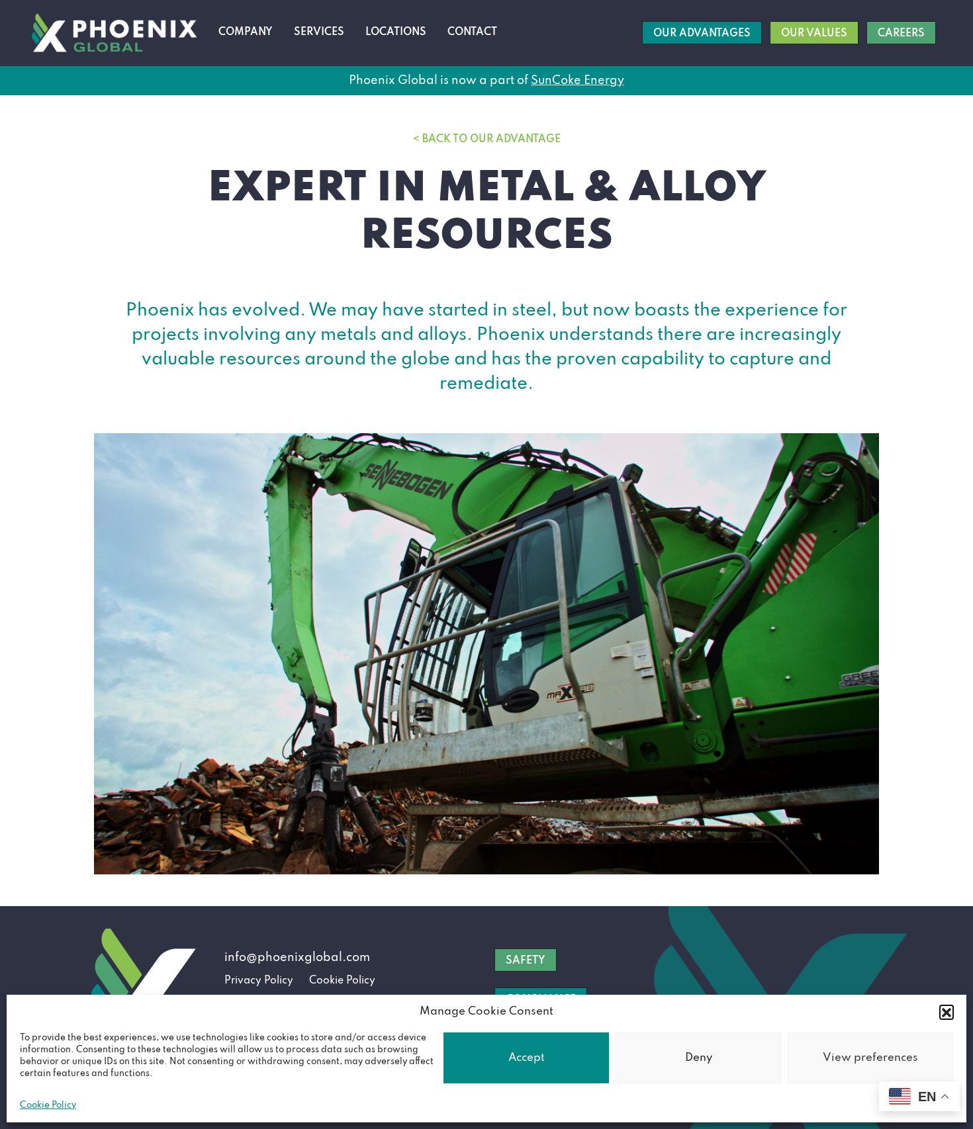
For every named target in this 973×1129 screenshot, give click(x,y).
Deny (698, 1058)
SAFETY (525, 961)
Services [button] (319, 32)
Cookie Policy (48, 1105)
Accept (526, 1058)
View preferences (870, 1058)
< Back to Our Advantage (487, 139)
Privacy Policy (258, 981)
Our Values (814, 33)
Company (245, 32)
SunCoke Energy (577, 81)
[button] (946, 1012)
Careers (901, 33)
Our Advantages (702, 33)
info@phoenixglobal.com (297, 958)
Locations (395, 32)
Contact (472, 32)
